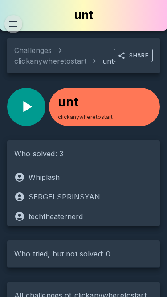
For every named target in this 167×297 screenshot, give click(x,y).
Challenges (33, 50)
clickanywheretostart (50, 61)
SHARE (138, 55)
